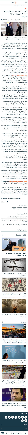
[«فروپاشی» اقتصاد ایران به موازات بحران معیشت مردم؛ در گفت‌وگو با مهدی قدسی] (14, 372)
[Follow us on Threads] (22, 420)
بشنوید (23, 322)
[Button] (18, 20)
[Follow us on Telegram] (16, 417)
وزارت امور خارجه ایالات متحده (19, 75)
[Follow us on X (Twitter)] (12, 417)
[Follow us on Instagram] (25, 420)
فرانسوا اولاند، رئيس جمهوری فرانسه (18, 181)
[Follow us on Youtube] (9, 417)
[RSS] (22, 417)
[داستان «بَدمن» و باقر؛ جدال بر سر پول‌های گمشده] (14, 244)
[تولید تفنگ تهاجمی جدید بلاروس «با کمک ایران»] (14, 265)
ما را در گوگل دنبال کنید (16, 433)
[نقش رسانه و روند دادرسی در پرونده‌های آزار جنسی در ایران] (14, 352)
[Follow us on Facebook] (19, 417)
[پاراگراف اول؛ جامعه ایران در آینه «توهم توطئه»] (14, 285)
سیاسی (25, 9)
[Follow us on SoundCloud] (6, 417)
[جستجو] (25, 433)
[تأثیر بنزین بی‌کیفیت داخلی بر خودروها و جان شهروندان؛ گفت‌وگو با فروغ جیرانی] (14, 331)
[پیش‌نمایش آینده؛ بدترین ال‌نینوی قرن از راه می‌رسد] (14, 306)
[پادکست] (7, 433)
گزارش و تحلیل (21, 235)
